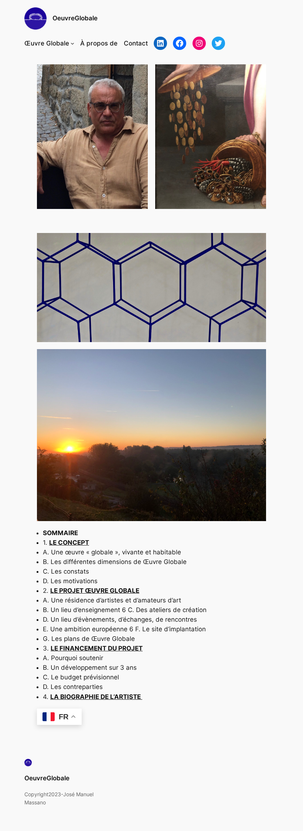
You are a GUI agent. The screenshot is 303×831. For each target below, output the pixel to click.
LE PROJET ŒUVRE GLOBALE (94, 590)
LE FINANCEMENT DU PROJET (97, 648)
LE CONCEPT (69, 542)
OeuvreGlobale (75, 18)
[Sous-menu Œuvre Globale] (72, 43)
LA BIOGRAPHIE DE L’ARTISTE (96, 696)
